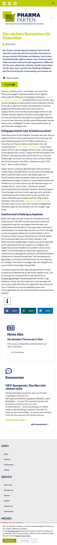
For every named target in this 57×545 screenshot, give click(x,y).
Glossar (7, 496)
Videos (6, 470)
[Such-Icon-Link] (53, 3)
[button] (11, 311)
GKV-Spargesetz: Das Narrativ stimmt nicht (25, 387)
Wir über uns (9, 490)
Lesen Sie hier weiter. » (16, 420)
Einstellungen (13, 531)
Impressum (8, 506)
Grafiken (7, 459)
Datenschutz (9, 511)
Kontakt (7, 501)
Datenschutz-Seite (22, 536)
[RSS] (9, 3)
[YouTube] (4, 3)
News (6, 454)
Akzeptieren (9, 541)
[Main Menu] (51, 18)
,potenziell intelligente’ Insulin (37, 200)
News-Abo (8, 485)
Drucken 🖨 (10, 84)
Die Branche (8, 465)
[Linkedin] (15, 3)
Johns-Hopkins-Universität (28, 146)
